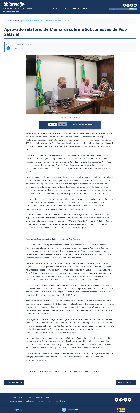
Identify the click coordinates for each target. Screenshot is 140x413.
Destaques (65, 8)
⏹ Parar (62, 124)
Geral (60, 5)
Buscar (133, 9)
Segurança (76, 5)
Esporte (67, 5)
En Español (56, 8)
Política (86, 5)
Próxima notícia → (125, 382)
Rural (93, 5)
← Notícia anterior (14, 382)
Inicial (47, 5)
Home (9, 21)
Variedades (76, 8)
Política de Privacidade (16, 401)
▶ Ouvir (52, 124)
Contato (85, 8)
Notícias (16, 21)
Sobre (54, 5)
